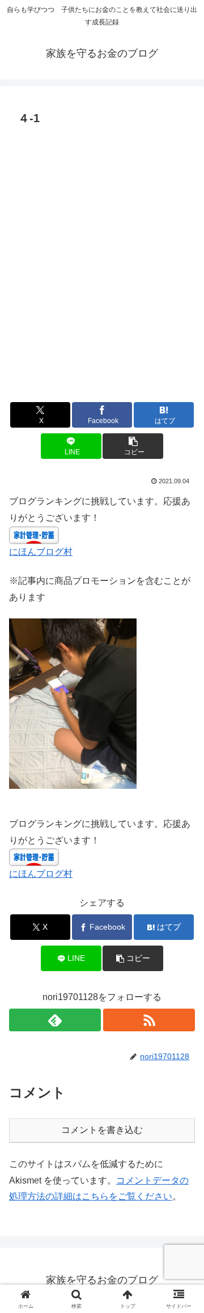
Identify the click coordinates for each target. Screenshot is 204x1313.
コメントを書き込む (102, 1130)
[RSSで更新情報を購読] (149, 1020)
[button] (133, 446)
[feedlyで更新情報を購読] (55, 1020)
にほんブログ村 (41, 552)
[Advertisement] (102, 271)
